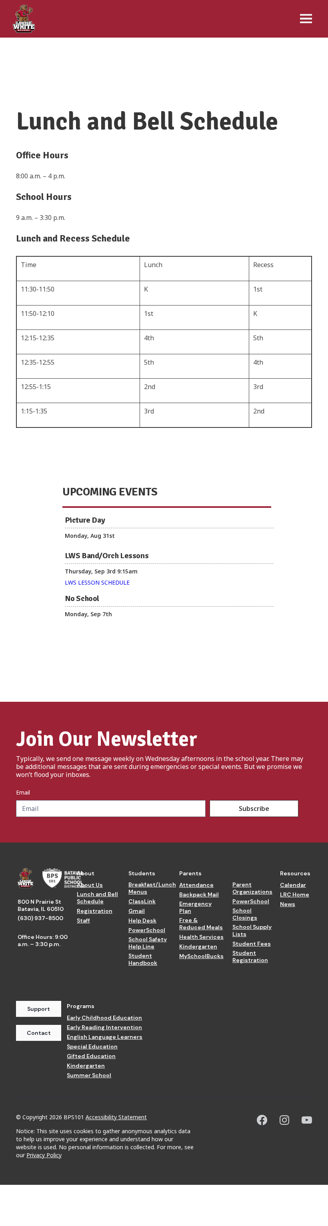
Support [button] (38, 1008)
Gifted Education (91, 1056)
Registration (94, 911)
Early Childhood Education (104, 1017)
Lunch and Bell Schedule (97, 898)
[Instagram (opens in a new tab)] (284, 1120)
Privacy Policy (44, 1155)
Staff (83, 920)
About (85, 873)
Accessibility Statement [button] (116, 1117)
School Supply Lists (252, 930)
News (287, 904)
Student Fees (251, 943)
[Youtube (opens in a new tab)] (307, 1120)
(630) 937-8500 (40, 918)
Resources (295, 873)
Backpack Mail (199, 894)
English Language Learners (104, 1036)
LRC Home (294, 894)
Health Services (201, 936)
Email (23, 792)
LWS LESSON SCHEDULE (97, 582)
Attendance (196, 885)
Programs (80, 1006)
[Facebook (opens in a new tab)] (262, 1120)
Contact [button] (39, 1032)
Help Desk (142, 920)
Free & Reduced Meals (201, 924)
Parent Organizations (252, 888)
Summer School (89, 1075)
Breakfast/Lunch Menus (152, 888)
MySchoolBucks (201, 956)
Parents (190, 873)
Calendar (293, 885)
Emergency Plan (195, 907)
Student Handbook (142, 959)
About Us (90, 885)
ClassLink (142, 901)
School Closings (244, 914)
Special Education (92, 1046)
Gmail (136, 911)
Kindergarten (198, 946)
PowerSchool (146, 930)
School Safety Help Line (147, 943)
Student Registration (250, 956)
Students (141, 873)
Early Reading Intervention (104, 1027)
